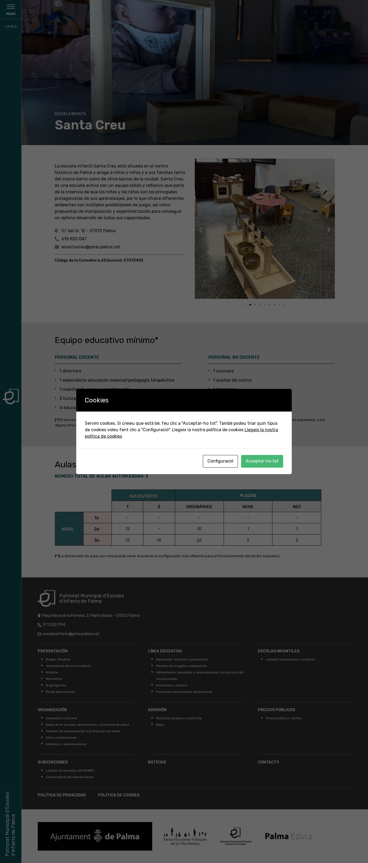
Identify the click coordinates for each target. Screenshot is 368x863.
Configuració (220, 461)
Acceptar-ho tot (262, 461)
